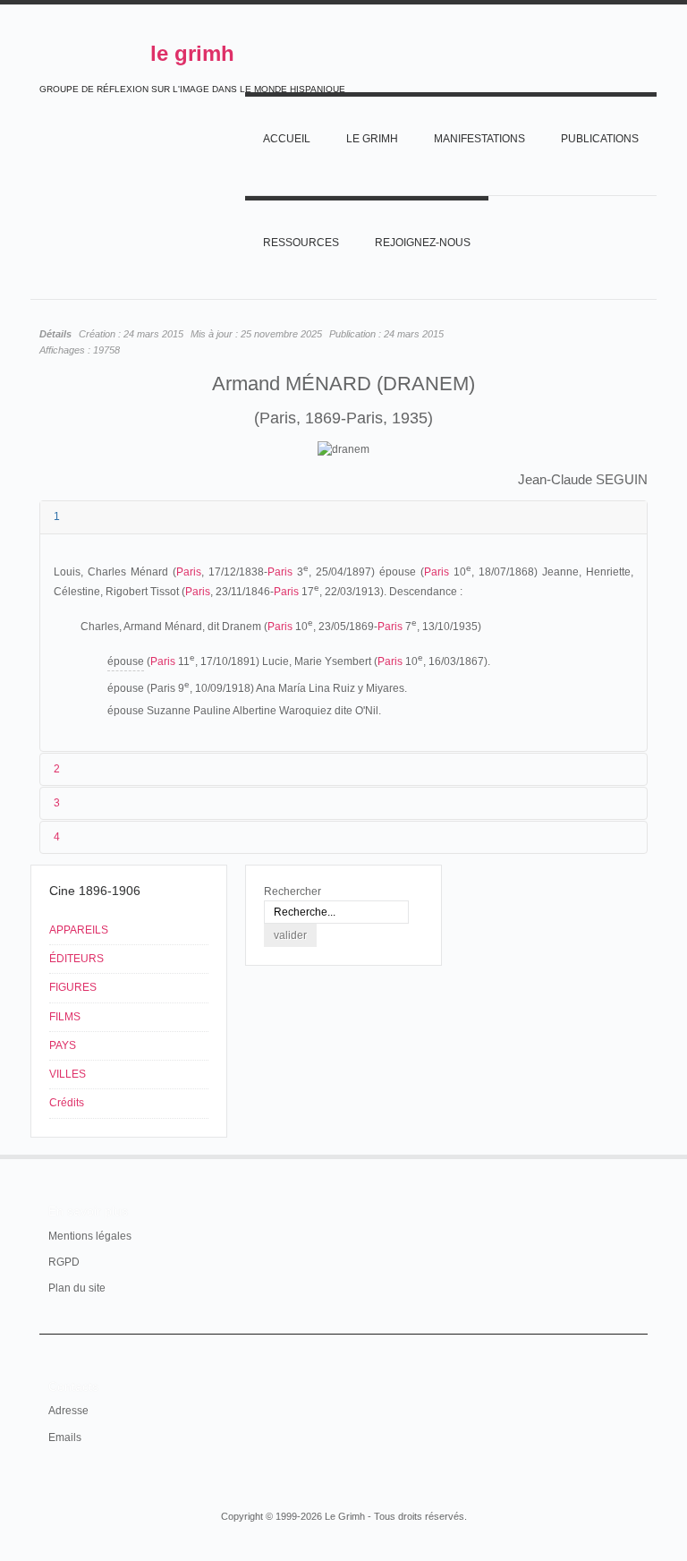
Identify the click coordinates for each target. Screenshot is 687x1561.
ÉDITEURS (76, 958)
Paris (188, 572)
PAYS (62, 1045)
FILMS (65, 1017)
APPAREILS (78, 930)
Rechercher (292, 891)
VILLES (67, 1074)
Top (637, 1155)
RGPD (64, 1262)
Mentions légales (89, 1236)
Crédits (66, 1102)
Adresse (68, 1410)
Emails (64, 1437)
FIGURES (73, 987)
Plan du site (77, 1288)
